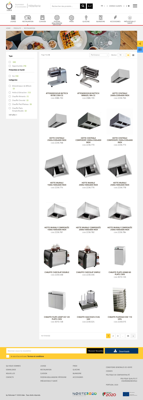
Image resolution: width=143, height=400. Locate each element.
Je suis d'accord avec (27, 356)
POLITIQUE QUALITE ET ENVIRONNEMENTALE (129, 379)
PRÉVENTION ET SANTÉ (130, 22)
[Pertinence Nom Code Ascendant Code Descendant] (99, 55)
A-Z (90, 6)
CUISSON (42, 21)
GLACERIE (86, 21)
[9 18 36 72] (122, 55)
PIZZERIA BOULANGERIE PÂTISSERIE (57, 22)
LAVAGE (13, 21)
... (122, 335)
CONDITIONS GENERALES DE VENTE (119, 367)
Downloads (11, 369)
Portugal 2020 (112, 385)
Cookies (109, 371)
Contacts (10, 377)
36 (128, 335)
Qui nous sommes (13, 366)
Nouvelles (10, 373)
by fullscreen (10, 395)
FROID (71, 21)
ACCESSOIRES (115, 21)
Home (8, 28)
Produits (17, 28)
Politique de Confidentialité (118, 375)
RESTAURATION (27, 21)
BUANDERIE (100, 21)
